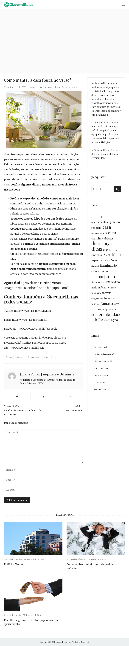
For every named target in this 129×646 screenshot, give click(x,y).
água (114, 320)
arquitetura (114, 222)
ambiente (98, 217)
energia (96, 255)
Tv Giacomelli (99, 382)
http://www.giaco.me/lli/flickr (30, 319)
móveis (106, 292)
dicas (20, 357)
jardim (109, 276)
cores (112, 233)
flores (114, 260)
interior (104, 271)
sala (111, 309)
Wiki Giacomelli (100, 389)
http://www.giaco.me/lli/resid (27, 347)
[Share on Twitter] (17, 396)
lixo (103, 282)
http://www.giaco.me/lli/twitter (32, 310)
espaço (95, 260)
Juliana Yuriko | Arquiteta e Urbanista (47, 374)
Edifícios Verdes (13, 564)
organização (99, 298)
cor (105, 233)
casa (10, 357)
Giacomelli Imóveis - (13, 559)
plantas (105, 304)
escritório (112, 254)
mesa (112, 287)
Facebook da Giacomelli (103, 354)
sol (56, 357)
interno (57, 87)
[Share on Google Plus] (70, 396)
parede (111, 298)
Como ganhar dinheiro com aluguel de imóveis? (90, 566)
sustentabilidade (106, 314)
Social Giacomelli (100, 375)
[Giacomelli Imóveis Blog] (43, 4)
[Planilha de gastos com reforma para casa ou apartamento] (33, 594)
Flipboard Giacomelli (102, 361)
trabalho (97, 320)
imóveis (95, 271)
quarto (115, 303)
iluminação (34, 357)
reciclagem (97, 309)
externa (47, 87)
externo (105, 260)
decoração (102, 244)
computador (96, 233)
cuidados (107, 238)
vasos (107, 320)
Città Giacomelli (100, 347)
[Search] (117, 189)
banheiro (96, 227)
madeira (115, 282)
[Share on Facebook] (44, 396)
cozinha (96, 238)
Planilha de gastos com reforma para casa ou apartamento (31, 622)
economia (110, 250)
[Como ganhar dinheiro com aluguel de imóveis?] (96, 538)
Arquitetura (35, 87)
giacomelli (95, 266)
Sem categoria (70, 87)
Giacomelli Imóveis (62, 642)
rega (106, 310)
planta (95, 304)
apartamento (99, 222)
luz (47, 357)
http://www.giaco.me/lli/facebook (37, 328)
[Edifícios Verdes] (33, 538)
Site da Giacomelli (101, 368)
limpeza (96, 282)
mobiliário (96, 293)
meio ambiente (100, 287)
